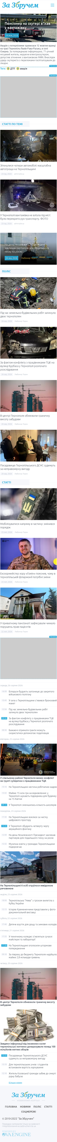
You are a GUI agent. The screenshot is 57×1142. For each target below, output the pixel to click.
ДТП (12, 68)
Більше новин (15, 1082)
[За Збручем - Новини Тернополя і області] (20, 5)
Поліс (37, 1106)
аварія (23, 68)
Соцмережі (28, 1111)
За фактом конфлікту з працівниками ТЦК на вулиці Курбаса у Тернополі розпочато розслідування (27, 366)
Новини (25, 1106)
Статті (48, 1106)
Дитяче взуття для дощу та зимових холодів (33, 924)
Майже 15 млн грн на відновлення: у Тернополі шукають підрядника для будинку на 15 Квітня (32, 796)
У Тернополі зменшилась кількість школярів (32, 805)
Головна (11, 1106)
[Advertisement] (28, 97)
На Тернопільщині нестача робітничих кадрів (33, 787)
